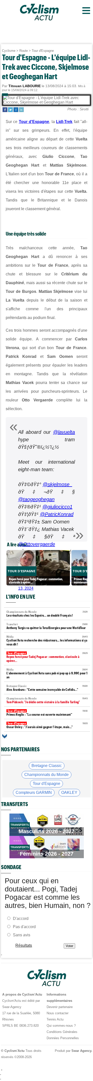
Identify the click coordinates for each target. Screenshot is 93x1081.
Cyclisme (8, 51)
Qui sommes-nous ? (61, 1025)
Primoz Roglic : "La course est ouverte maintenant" (47, 712)
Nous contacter (57, 1013)
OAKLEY (69, 792)
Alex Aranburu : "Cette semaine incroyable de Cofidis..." (47, 688)
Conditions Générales (62, 1032)
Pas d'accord (24, 927)
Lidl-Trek (64, 122)
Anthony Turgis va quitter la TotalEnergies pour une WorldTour (47, 626)
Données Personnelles (63, 1038)
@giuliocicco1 (57, 506)
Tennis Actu (55, 1019)
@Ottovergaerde (36, 544)
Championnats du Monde (46, 774)
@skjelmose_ (57, 484)
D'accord (21, 918)
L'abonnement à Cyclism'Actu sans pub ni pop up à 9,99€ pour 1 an (47, 673)
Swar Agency (81, 1051)
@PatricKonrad (56, 514)
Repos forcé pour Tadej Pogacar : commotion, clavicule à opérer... (47, 657)
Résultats (23, 945)
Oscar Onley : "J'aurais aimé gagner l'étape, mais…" (47, 725)
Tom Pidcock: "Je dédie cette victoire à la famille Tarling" (47, 700)
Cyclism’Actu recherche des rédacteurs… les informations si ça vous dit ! (47, 640)
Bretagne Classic (46, 765)
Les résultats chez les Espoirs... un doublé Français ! (47, 613)
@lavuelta (64, 432)
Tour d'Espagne (43, 51)
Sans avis (21, 935)
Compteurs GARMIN (34, 792)
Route (23, 51)
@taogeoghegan (36, 499)
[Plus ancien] (4, 736)
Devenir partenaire (60, 1007)
